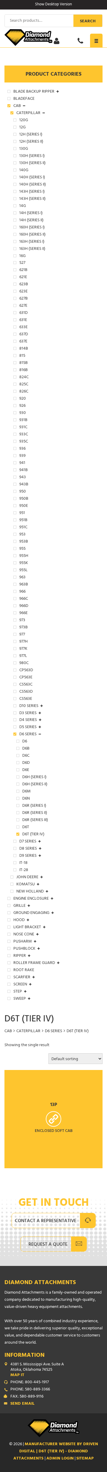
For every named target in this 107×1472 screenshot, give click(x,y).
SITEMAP (85, 1459)
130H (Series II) (32, 163)
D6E (25, 770)
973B (23, 627)
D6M (26, 791)
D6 (24, 741)
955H (23, 556)
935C (23, 442)
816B (23, 370)
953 (22, 534)
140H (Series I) (32, 177)
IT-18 (23, 863)
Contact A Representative (45, 1221)
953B (23, 542)
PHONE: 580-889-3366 (30, 1389)
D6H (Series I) (34, 777)
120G (23, 120)
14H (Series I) (31, 213)
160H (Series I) (32, 227)
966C (23, 599)
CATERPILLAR (28, 1031)
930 (22, 413)
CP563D (26, 670)
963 (22, 577)
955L (23, 570)
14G (22, 206)
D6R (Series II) (34, 813)
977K (23, 649)
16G (22, 256)
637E (23, 341)
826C (23, 391)
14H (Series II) (31, 220)
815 (22, 356)
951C (23, 527)
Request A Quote (48, 1244)
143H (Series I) (32, 192)
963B (23, 584)
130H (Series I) (32, 156)
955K (23, 563)
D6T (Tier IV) (33, 834)
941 (22, 463)
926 (22, 406)
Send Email (22, 1404)
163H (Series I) (31, 242)
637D (23, 334)
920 (22, 399)
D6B (25, 749)
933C (23, 434)
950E (23, 506)
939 (22, 456)
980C (24, 663)
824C (24, 377)
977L (23, 656)
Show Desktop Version (53, 4)
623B (23, 284)
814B (23, 349)
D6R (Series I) (34, 806)
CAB (8, 1031)
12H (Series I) (30, 134)
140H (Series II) (32, 185)
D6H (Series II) (34, 784)
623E (23, 291)
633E (23, 327)
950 (22, 492)
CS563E (25, 699)
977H (23, 642)
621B (23, 270)
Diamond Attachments (40, 1283)
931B (23, 420)
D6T (25, 827)
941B (23, 470)
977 (22, 634)
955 (22, 549)
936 (22, 449)
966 (22, 592)
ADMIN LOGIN (60, 1459)
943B (23, 484)
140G (23, 170)
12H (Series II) (31, 142)
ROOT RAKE (23, 970)
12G (22, 127)
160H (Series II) (32, 235)
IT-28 (23, 870)
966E (23, 613)
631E (23, 320)
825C (23, 384)
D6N (26, 799)
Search (88, 22)
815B (23, 363)
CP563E (25, 677)
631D (23, 313)
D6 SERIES (53, 1031)
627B (23, 299)
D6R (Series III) (35, 820)
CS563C (25, 685)
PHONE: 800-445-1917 (29, 1382)
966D (23, 606)
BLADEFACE (23, 99)
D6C (25, 756)
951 (22, 513)
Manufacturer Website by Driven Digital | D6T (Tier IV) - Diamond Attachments (55, 1451)
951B (23, 520)
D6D (26, 763)
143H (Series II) (32, 199)
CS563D (26, 692)
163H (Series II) (32, 249)
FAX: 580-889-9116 (26, 1397)
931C (23, 427)
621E (23, 277)
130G (23, 149)
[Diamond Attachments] (53, 37)
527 (22, 263)
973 (22, 620)
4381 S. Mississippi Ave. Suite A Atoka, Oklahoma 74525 (37, 1370)
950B (23, 499)
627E (23, 306)
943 (22, 477)
